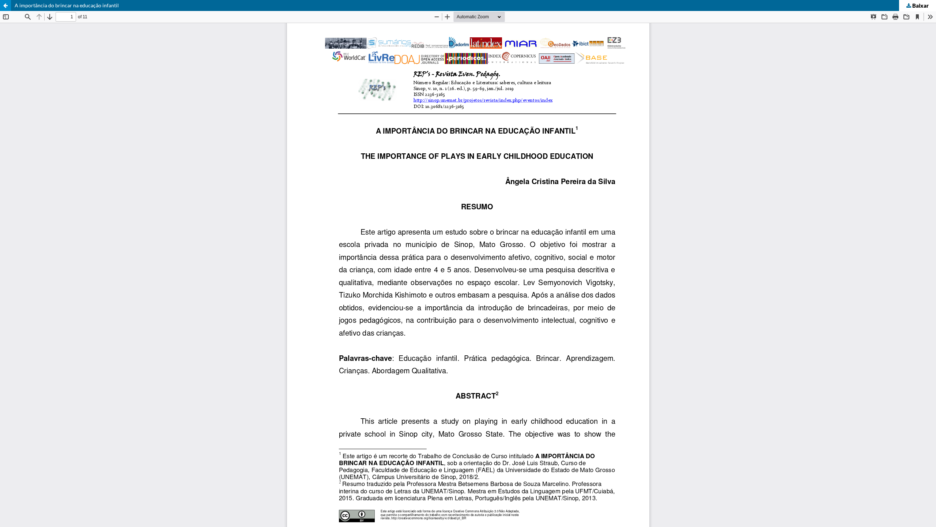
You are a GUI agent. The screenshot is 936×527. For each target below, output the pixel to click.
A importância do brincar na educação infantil (67, 5)
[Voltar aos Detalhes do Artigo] (5, 5)
